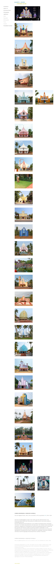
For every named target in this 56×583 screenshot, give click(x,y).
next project (17, 563)
